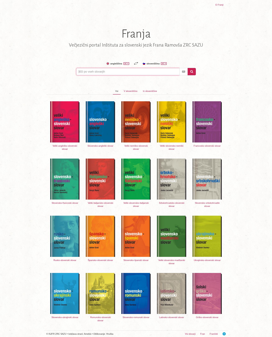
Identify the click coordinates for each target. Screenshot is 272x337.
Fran (202, 334)
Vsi (116, 91)
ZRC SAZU (60, 334)
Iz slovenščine (150, 91)
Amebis (87, 334)
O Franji (219, 4)
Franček (214, 334)
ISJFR (51, 334)
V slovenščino (130, 91)
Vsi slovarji (190, 334)
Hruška (109, 334)
